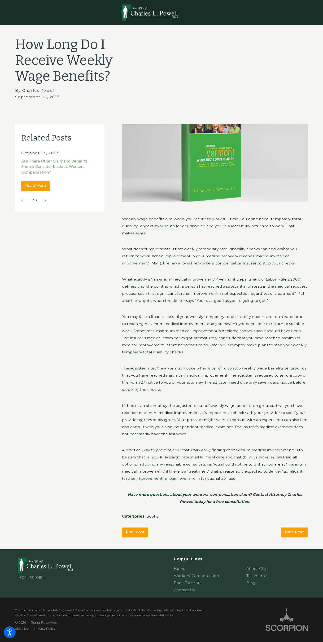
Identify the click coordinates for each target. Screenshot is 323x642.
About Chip (257, 568)
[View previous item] (23, 200)
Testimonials (257, 575)
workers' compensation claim (221, 494)
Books (152, 516)
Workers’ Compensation (196, 575)
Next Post (294, 532)
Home (179, 568)
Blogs (251, 582)
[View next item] (43, 200)
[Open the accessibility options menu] (10, 632)
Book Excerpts (187, 582)
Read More (35, 185)
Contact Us (184, 590)
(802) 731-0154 (31, 577)
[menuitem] (204, 568)
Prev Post (135, 532)
